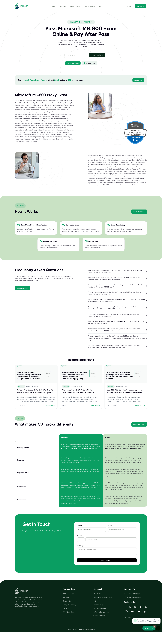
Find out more (90, 63)
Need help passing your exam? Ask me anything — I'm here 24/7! (146, 620)
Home (53, 6)
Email (110, 525)
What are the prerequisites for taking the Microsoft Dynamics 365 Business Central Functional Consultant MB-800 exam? (114, 308)
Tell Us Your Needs (73, 63)
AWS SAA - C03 (68, 594)
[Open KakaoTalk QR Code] (138, 611)
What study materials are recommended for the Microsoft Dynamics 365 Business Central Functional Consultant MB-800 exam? (114, 346)
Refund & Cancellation (101, 612)
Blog (100, 6)
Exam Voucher (75, 6)
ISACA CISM (67, 608)
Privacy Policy (98, 605)
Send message (105, 560)
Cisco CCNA (67, 601)
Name (79, 525)
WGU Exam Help (68, 612)
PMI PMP (66, 597)
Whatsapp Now (140, 211)
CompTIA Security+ (70, 605)
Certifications (90, 6)
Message (80, 545)
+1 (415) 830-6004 (133, 594)
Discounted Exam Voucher (102, 597)
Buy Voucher (138, 80)
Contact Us (140, 6)
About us (63, 6)
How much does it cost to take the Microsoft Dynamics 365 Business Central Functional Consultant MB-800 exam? (115, 271)
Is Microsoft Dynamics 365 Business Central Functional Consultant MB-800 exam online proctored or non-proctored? (116, 300)
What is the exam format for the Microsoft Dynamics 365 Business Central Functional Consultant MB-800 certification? (114, 330)
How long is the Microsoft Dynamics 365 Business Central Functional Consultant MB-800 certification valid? (116, 322)
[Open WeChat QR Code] (132, 611)
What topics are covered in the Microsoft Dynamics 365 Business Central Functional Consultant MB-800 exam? (113, 315)
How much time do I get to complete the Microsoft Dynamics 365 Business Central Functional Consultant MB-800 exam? (114, 278)
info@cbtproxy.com (134, 597)
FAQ (94, 601)
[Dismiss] (158, 620)
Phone (79, 535)
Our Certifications (99, 594)
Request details (96, 55)
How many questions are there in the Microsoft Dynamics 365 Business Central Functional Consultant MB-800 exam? (116, 286)
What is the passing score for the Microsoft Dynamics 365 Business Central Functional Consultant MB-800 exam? (114, 293)
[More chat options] (158, 628)
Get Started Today (139, 424)
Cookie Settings (99, 615)
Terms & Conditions (100, 608)
